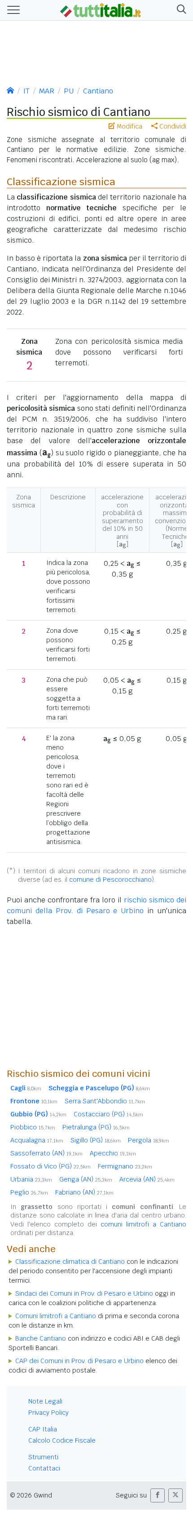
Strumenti (43, 1457)
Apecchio (113, 1153)
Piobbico (32, 1127)
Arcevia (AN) (147, 1179)
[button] (179, 10)
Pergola (148, 1140)
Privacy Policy (48, 1412)
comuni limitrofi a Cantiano (143, 1224)
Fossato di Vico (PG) (50, 1166)
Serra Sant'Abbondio (105, 1101)
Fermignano (125, 1166)
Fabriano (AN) (84, 1192)
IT (26, 91)
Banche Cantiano (40, 1338)
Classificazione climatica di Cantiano (70, 1261)
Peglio (29, 1192)
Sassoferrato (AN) (46, 1153)
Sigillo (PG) (95, 1140)
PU (69, 91)
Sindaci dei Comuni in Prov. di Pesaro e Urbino (84, 1293)
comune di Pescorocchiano (110, 879)
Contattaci (44, 1468)
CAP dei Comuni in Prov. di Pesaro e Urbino (79, 1361)
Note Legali (45, 1401)
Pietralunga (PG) (96, 1127)
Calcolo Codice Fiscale (62, 1440)
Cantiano (98, 91)
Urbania (31, 1179)
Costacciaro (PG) (108, 1114)
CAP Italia (42, 1429)
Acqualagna (36, 1140)
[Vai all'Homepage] (100, 9)
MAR (46, 91)
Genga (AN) (85, 1179)
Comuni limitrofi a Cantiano (55, 1316)
